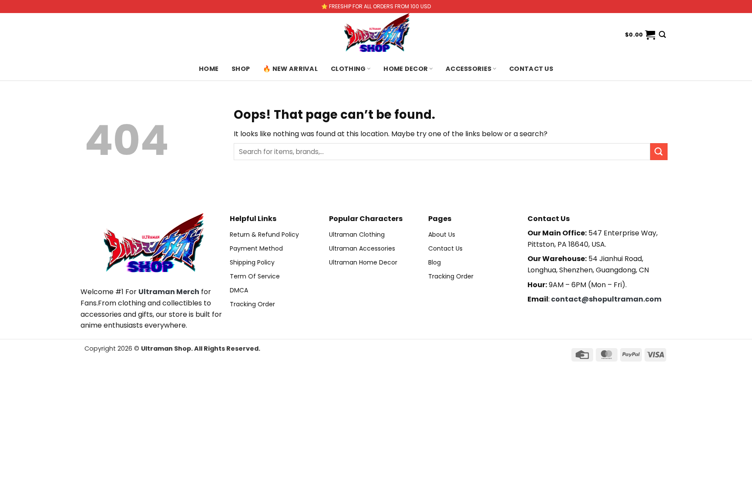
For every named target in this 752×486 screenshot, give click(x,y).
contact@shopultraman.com (606, 299)
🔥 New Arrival (290, 68)
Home (208, 68)
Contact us (531, 68)
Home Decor (405, 68)
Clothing (348, 68)
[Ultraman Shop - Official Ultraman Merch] (376, 35)
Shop (241, 68)
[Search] (662, 34)
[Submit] (659, 151)
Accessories (468, 68)
